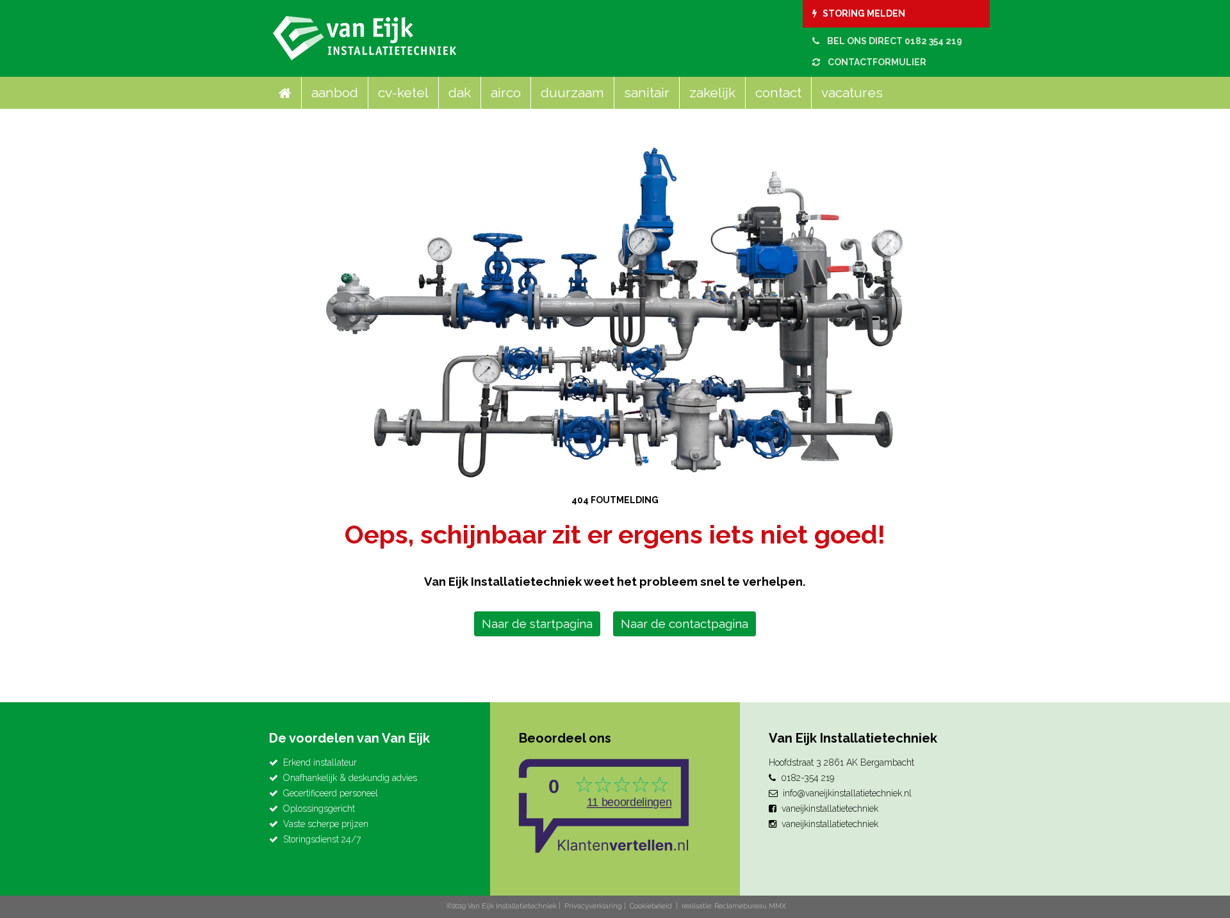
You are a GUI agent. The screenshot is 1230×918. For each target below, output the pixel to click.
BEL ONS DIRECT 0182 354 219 (890, 41)
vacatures (852, 93)
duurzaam (572, 93)
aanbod (334, 93)
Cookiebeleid (651, 906)
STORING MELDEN (861, 13)
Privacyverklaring (593, 906)
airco (506, 93)
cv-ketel (403, 93)
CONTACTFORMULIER (873, 62)
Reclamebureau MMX (750, 906)
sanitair (646, 93)
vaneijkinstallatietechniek (830, 808)
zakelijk (712, 93)
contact (778, 93)
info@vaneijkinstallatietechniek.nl (847, 793)
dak (459, 93)
